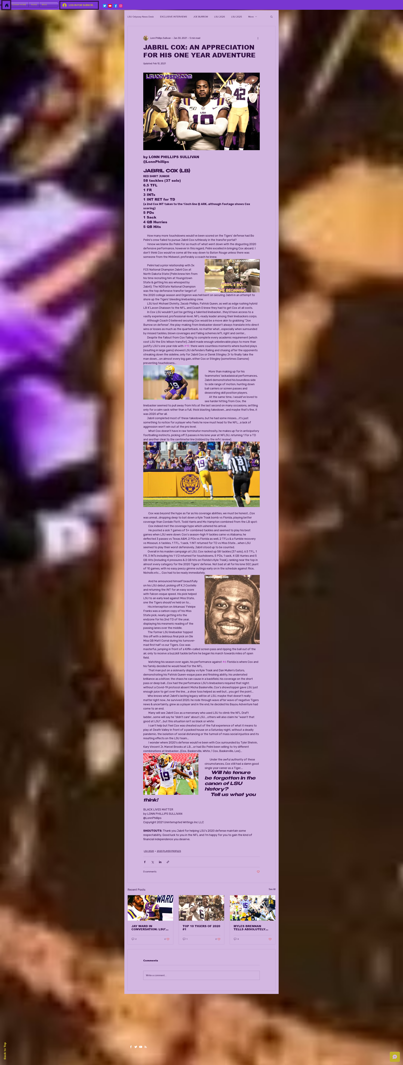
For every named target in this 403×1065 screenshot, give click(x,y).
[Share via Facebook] (144, 861)
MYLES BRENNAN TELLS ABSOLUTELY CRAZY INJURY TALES (251, 928)
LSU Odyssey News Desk (141, 16)
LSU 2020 (149, 851)
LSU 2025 (236, 16)
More (251, 16)
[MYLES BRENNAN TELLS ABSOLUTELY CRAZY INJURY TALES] (252, 908)
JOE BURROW (200, 16)
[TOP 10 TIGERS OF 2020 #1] (201, 908)
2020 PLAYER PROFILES (169, 851)
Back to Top (4, 1050)
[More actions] (258, 38)
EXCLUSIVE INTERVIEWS (173, 16)
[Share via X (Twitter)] (152, 861)
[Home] (7, 5)
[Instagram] (120, 6)
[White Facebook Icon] (131, 1047)
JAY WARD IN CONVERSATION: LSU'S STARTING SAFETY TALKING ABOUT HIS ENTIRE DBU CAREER (149, 928)
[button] (271, 16)
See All (272, 889)
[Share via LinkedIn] (160, 861)
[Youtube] (110, 6)
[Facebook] (115, 6)
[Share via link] (167, 861)
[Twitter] (104, 6)
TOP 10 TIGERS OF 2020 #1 (201, 928)
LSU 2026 (219, 16)
